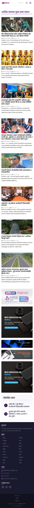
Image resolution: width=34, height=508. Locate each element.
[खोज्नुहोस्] (27, 3)
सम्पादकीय (21, 457)
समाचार (20, 452)
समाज (20, 454)
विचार (20, 443)
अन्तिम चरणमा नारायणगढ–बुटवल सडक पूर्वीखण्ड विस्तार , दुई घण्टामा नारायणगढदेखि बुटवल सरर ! (16, 271)
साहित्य (20, 460)
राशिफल (20, 438)
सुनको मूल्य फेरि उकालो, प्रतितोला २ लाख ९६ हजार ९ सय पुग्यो (16, 68)
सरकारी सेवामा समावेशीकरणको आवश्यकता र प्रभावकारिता (16, 171)
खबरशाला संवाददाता (6, 38)
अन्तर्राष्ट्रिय (5, 441)
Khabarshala (15, 504)
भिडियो (4, 460)
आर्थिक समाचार (6, 446)
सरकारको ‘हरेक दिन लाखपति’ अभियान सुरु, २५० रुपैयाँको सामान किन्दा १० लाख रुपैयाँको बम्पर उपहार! (16, 102)
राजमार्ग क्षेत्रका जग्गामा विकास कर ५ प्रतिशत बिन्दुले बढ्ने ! (16, 237)
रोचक (20, 441)
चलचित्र (4, 452)
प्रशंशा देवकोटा (18, 506)
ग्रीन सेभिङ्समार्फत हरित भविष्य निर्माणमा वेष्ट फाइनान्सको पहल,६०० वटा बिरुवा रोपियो (16, 35)
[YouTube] (10, 487)
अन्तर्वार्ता (4, 443)
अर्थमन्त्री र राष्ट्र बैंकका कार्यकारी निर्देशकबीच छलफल (15, 204)
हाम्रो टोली (17, 501)
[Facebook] (2, 487)
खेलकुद (4, 449)
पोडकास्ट (4, 454)
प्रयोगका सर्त (5, 457)
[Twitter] (6, 487)
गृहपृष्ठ (4, 438)
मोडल (4, 463)
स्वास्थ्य (20, 463)
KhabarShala (5, 208)
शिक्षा (20, 449)
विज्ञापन (20, 446)
